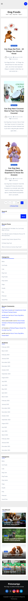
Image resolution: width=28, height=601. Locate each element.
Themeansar (14, 598)
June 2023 (4, 385)
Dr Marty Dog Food (7, 243)
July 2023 (4, 381)
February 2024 (5, 354)
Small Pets (4, 299)
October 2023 (5, 370)
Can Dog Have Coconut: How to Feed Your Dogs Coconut (14, 111)
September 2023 (6, 373)
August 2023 (5, 377)
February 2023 (5, 400)
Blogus (21, 596)
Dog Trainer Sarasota (7, 310)
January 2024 (5, 358)
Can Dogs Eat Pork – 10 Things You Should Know (14, 51)
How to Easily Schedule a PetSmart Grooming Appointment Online (13, 323)
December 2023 (6, 362)
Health (3, 288)
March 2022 (5, 435)
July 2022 (4, 427)
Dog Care (4, 273)
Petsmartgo (14, 584)
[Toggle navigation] (2, 4)
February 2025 (5, 347)
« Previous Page (14, 206)
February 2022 (5, 438)
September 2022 (6, 419)
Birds (3, 261)
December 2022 (6, 408)
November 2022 (6, 412)
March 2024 (5, 351)
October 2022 (5, 415)
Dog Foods (14, 45)
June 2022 (4, 431)
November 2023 (6, 366)
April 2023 (4, 393)
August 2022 (5, 423)
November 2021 (6, 450)
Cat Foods (4, 265)
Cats (3, 269)
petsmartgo (9, 57)
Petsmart (4, 296)
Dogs (3, 284)
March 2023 (5, 396)
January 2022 (5, 442)
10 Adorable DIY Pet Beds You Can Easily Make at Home (13, 523)
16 (18, 203)
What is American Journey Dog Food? (12, 247)
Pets (3, 292)
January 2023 (5, 404)
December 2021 (6, 446)
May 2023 (4, 389)
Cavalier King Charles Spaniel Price (11, 239)
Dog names (5, 280)
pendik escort (5, 315)
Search (4, 211)
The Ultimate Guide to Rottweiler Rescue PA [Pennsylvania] (14, 539)
